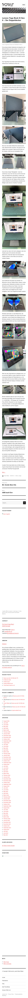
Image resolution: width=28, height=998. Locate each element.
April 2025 (5, 750)
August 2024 (6, 764)
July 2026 (5, 723)
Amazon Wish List (6, 990)
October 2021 (6, 826)
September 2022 (7, 806)
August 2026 (6, 721)
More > (3, 472)
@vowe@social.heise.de (13, 633)
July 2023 (5, 788)
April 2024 (5, 771)
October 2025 (6, 739)
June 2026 (5, 724)
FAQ (3, 983)
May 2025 (5, 748)
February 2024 (6, 775)
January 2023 (6, 798)
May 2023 (5, 791)
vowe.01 (13, 629)
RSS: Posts (6, 962)
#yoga (20, 475)
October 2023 (6, 782)
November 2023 (7, 780)
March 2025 (6, 751)
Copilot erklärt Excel (8, 683)
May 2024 (5, 770)
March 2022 (6, 817)
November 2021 (7, 824)
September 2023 (7, 784)
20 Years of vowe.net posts (8, 845)
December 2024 (7, 757)
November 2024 (7, 759)
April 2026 (5, 728)
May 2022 (5, 813)
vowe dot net (4, 994)
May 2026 (5, 726)
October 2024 (6, 761)
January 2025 (6, 755)
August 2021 (6, 829)
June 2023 (5, 789)
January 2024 (6, 777)
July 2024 (5, 766)
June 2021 (5, 833)
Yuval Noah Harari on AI (9, 685)
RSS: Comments (7, 963)
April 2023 (5, 793)
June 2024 (5, 768)
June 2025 (5, 746)
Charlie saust (6, 681)
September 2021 (7, 827)
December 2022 (7, 800)
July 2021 (5, 831)
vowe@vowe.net (8, 631)
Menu (24, 4)
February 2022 (6, 818)
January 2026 (6, 733)
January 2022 (6, 820)
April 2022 (5, 815)
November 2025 (7, 737)
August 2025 (6, 742)
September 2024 (7, 762)
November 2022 (7, 802)
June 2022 (5, 811)
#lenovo (16, 475)
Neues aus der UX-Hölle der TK (10, 678)
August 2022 (6, 808)
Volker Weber (6, 475)
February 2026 (6, 732)
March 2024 (6, 773)
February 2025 (6, 753)
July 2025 (5, 744)
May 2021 (5, 835)
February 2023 (6, 797)
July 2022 (5, 809)
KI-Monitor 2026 (7, 680)
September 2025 (7, 741)
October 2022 (6, 804)
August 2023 (6, 786)
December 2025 (7, 735)
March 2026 (6, 730)
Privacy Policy (11, 994)
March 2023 (6, 795)
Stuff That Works (6, 987)
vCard (3, 977)
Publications (5, 980)
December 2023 (7, 779)
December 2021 (7, 822)
